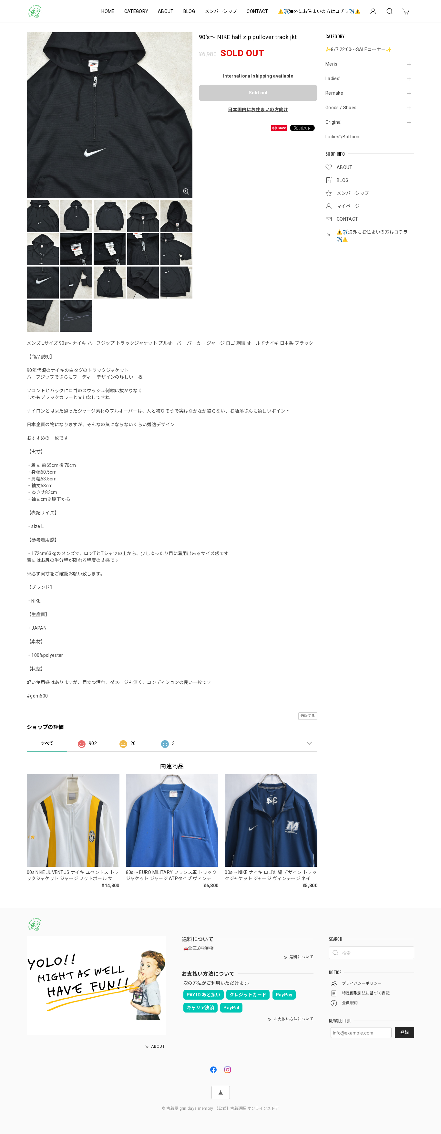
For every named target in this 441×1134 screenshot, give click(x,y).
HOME (107, 11)
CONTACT (257, 11)
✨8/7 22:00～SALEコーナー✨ (358, 49)
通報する (308, 716)
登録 (404, 1032)
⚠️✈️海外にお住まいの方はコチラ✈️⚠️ (319, 11)
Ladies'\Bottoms (343, 136)
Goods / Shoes (340, 107)
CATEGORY (136, 11)
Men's (331, 64)
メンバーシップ (221, 11)
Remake (334, 93)
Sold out (258, 93)
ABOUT (166, 11)
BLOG (189, 11)
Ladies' (332, 78)
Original (333, 122)
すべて (47, 743)
